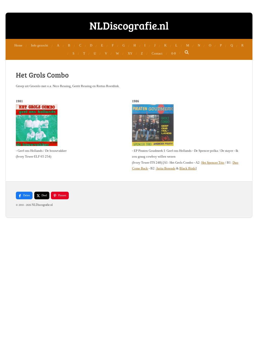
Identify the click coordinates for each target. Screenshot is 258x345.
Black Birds (187, 168)
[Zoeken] (187, 53)
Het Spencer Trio (212, 162)
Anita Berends (165, 168)
